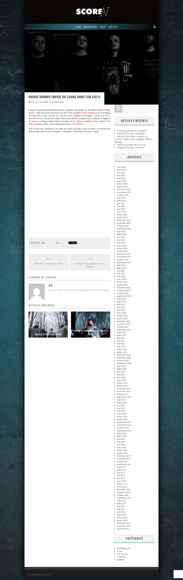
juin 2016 (121, 506)
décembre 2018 (123, 422)
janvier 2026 (122, 186)
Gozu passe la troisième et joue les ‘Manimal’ (90, 265)
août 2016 (121, 500)
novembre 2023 (124, 256)
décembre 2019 (123, 388)
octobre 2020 (123, 360)
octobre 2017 (123, 461)
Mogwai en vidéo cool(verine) (48, 334)
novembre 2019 (124, 391)
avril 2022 (121, 310)
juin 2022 (121, 304)
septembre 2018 (124, 430)
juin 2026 (121, 172)
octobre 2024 (123, 226)
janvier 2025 (122, 217)
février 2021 (122, 349)
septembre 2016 (124, 498)
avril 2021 (121, 343)
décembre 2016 (123, 489)
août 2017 (121, 467)
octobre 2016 (123, 495)
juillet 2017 (121, 470)
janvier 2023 (122, 285)
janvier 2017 (122, 486)
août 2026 (121, 167)
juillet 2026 (121, 170)
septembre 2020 (124, 363)
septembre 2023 (124, 262)
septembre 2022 (124, 296)
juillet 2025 (121, 200)
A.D (32, 101)
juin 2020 (121, 371)
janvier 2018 (122, 453)
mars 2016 (121, 514)
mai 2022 (121, 307)
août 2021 (121, 332)
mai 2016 (121, 509)
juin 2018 (121, 439)
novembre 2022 (124, 290)
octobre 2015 (123, 529)
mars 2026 (121, 181)
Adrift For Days (91, 121)
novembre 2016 (124, 492)
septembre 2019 (124, 397)
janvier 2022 (122, 318)
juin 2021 (121, 338)
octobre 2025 (123, 195)
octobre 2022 (123, 293)
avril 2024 (121, 242)
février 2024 (122, 248)
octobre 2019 (123, 394)
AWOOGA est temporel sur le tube (49, 263)
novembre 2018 (124, 425)
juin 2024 (121, 237)
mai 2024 (121, 240)
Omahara (38, 124)
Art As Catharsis (77, 121)
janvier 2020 (122, 385)
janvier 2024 (122, 251)
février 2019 (122, 416)
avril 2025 (121, 209)
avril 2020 (121, 377)
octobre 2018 (123, 428)
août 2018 (121, 433)
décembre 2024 (123, 220)
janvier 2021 (122, 352)
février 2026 (122, 184)
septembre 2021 (124, 329)
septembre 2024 (124, 228)
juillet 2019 (121, 402)
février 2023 (122, 282)
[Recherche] (154, 26)
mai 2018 (121, 442)
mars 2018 (121, 447)
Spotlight (121, 559)
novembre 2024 (124, 223)
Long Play (121, 556)
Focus (119, 551)
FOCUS (103, 26)
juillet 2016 (121, 503)
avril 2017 (121, 478)
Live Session (122, 554)
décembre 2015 (123, 523)
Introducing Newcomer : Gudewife (132, 130)
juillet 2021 (121, 335)
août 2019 (121, 400)
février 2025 (122, 214)
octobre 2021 (123, 327)
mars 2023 (121, 279)
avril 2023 (121, 276)
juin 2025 (121, 203)
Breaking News (58, 101)
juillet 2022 (121, 301)
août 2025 (121, 198)
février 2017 (122, 484)
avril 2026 (121, 178)
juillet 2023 (121, 268)
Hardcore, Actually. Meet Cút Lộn (66, 33)
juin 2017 (121, 472)
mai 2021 (121, 341)
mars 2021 (121, 346)
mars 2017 (121, 481)
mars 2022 (121, 313)
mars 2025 (121, 212)
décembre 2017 (123, 456)
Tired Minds (77, 124)
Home (78, 26)
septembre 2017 (124, 464)
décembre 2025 (123, 189)
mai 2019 (121, 408)
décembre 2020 (123, 355)
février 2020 (122, 383)
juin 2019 (121, 405)
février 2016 (122, 517)
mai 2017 (121, 475)
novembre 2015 (124, 526)
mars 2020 (121, 380)
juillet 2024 (121, 234)
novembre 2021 (124, 324)
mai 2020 (121, 374)
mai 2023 (121, 273)
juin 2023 (121, 271)
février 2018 (122, 450)
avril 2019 (121, 411)
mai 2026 (121, 175)
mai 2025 (121, 206)
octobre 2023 (123, 259)
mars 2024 (121, 245)
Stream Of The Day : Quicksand (130, 147)
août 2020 (121, 366)
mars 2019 (121, 414)
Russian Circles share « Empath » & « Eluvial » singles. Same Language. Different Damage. (133, 139)
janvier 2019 (122, 419)
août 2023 (121, 265)
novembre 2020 (124, 357)
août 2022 (121, 299)
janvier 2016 (122, 520)
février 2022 (122, 315)
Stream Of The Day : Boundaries (131, 133)
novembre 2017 (124, 458)
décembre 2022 (123, 287)
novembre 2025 (124, 192)
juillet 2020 (121, 369)
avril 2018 (121, 444)
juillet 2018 (121, 436)
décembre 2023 (123, 254)
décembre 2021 (123, 321)
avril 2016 (121, 512)
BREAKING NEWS (90, 26)
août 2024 (121, 231)
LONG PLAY (113, 26)
